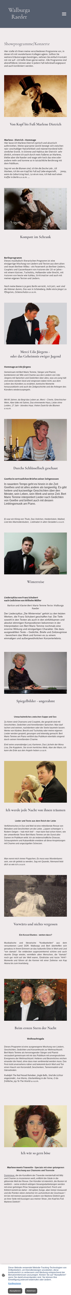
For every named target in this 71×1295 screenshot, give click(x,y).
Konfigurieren (14, 1283)
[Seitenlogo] (19, 23)
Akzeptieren (15, 1291)
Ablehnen (31, 1291)
